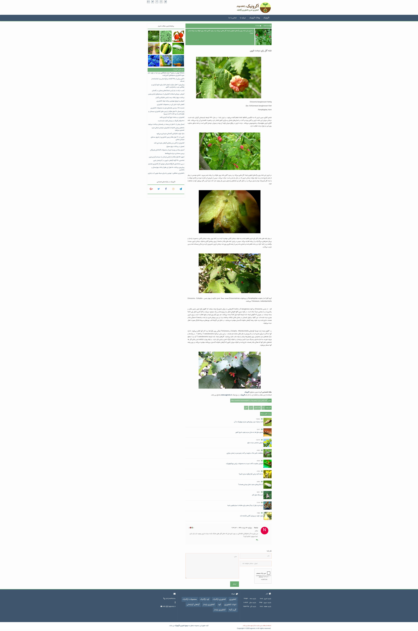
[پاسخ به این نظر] (257, 540)
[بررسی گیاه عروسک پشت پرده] (178, 36)
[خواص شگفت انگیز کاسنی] (166, 60)
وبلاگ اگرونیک (254, 17)
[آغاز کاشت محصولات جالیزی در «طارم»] (153, 36)
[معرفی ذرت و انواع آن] (166, 48)
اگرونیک (266, 17)
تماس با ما (232, 17)
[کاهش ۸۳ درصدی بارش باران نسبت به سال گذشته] (178, 60)
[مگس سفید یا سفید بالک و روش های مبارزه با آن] (178, 48)
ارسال (234, 584)
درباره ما (243, 17)
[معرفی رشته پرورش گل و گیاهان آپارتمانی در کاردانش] (153, 48)
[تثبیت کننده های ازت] (166, 36)
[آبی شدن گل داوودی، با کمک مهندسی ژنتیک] (153, 60)
